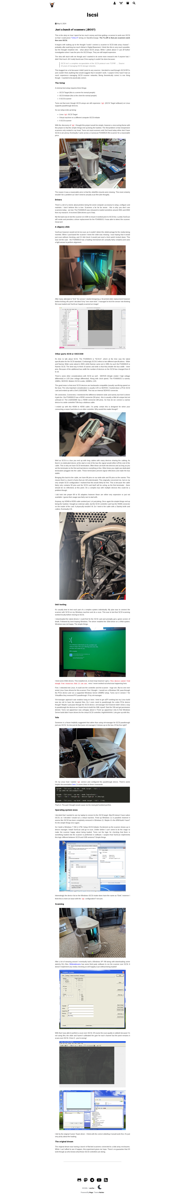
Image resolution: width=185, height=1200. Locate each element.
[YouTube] (99, 1181)
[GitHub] (79, 1181)
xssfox (91, 1188)
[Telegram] (92, 1181)
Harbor (101, 1192)
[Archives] (127, 3)
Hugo (91, 1192)
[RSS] (106, 1181)
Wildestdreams (75, 964)
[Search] (134, 3)
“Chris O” (74, 38)
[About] (114, 3)
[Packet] (121, 3)
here (74, 784)
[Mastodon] (86, 1181)
